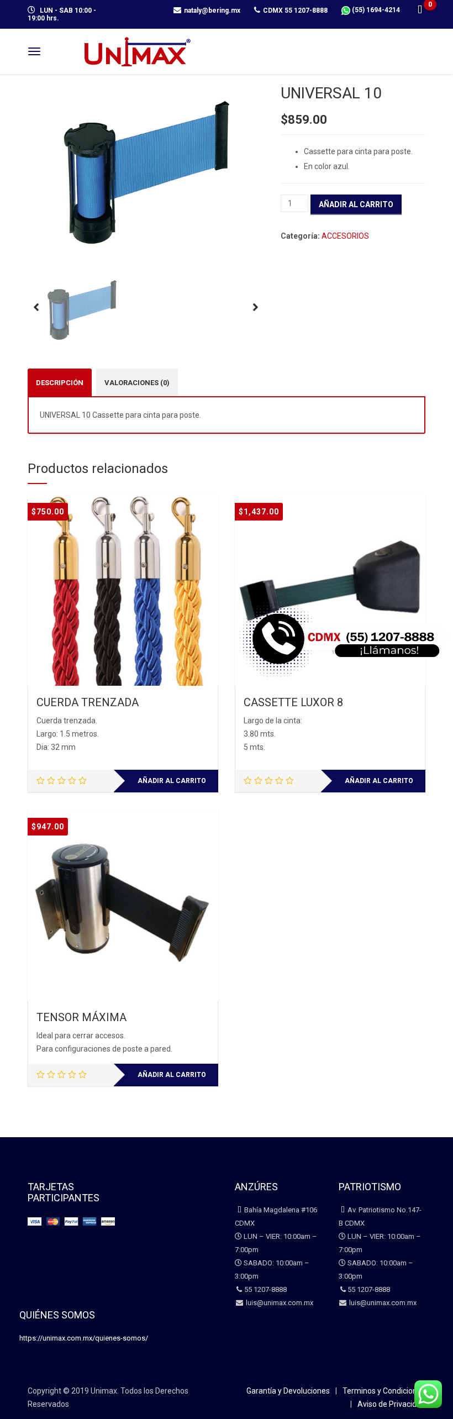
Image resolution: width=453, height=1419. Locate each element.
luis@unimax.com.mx (278, 1303)
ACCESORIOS (345, 236)
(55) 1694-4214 (375, 10)
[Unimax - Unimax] (137, 50)
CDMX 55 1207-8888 (295, 10)
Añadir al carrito (356, 204)
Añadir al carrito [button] (172, 781)
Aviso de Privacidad (391, 1404)
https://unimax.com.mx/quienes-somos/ (83, 1338)
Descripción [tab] (59, 383)
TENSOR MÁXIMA (81, 1017)
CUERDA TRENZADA (87, 702)
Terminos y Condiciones (384, 1390)
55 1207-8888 (265, 1289)
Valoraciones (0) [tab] (137, 383)
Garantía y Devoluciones (288, 1390)
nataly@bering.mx (212, 10)
